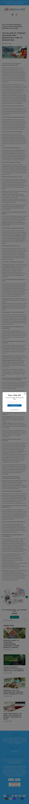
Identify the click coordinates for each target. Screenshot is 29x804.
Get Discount (14, 405)
